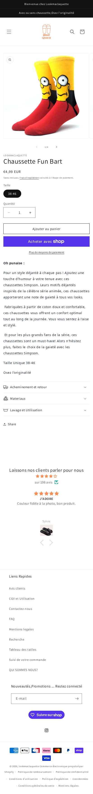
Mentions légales (68, 785)
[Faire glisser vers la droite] (56, 147)
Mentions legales (21, 629)
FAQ (12, 619)
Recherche (16, 639)
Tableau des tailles (22, 650)
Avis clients (17, 588)
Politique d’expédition (55, 778)
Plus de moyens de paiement (46, 252)
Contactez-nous (20, 609)
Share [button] (12, 424)
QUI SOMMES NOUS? (23, 670)
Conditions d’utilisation (23, 778)
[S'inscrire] (77, 698)
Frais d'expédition (29, 177)
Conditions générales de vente (36, 785)
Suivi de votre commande (27, 660)
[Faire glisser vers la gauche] (37, 147)
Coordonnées (80, 778)
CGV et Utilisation (22, 599)
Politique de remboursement (34, 771)
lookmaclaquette (29, 766)
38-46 (12, 194)
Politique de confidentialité (72, 771)
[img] (46, 476)
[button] (9, 32)
